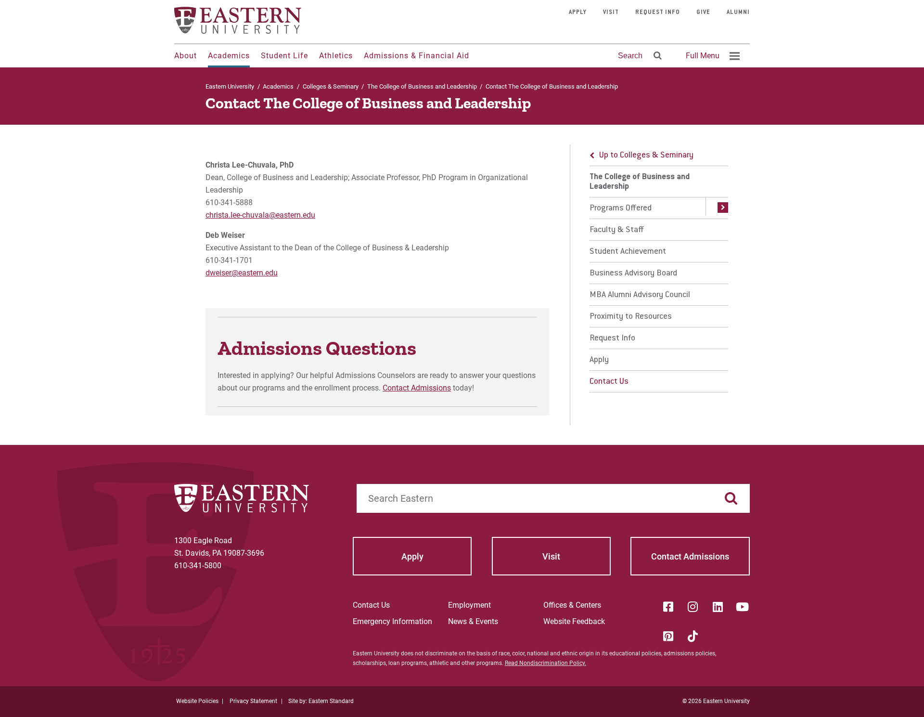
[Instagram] (693, 607)
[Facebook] (668, 607)
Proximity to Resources (631, 317)
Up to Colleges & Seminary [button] (646, 155)
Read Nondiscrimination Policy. (545, 663)
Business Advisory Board (633, 273)
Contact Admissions (417, 387)
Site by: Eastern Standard (321, 701)
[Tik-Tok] (693, 636)
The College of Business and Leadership (422, 86)
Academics (229, 55)
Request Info (657, 12)
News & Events (473, 621)
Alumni (738, 12)
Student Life (284, 55)
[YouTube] (742, 607)
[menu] (659, 268)
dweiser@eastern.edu (241, 272)
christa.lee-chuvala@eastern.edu (260, 215)
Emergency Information (392, 621)
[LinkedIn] (717, 607)
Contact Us (609, 382)
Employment (469, 605)
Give (703, 12)
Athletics (336, 55)
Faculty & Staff (617, 230)
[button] (717, 208)
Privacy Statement (253, 701)
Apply (578, 12)
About (185, 55)
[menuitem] (711, 55)
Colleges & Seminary (331, 86)
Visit (611, 12)
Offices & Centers (572, 605)
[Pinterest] (668, 636)
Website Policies (197, 701)
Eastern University (229, 86)
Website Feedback (574, 621)
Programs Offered (621, 208)
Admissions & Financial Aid (416, 55)
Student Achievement (628, 252)
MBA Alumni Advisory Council (640, 295)
